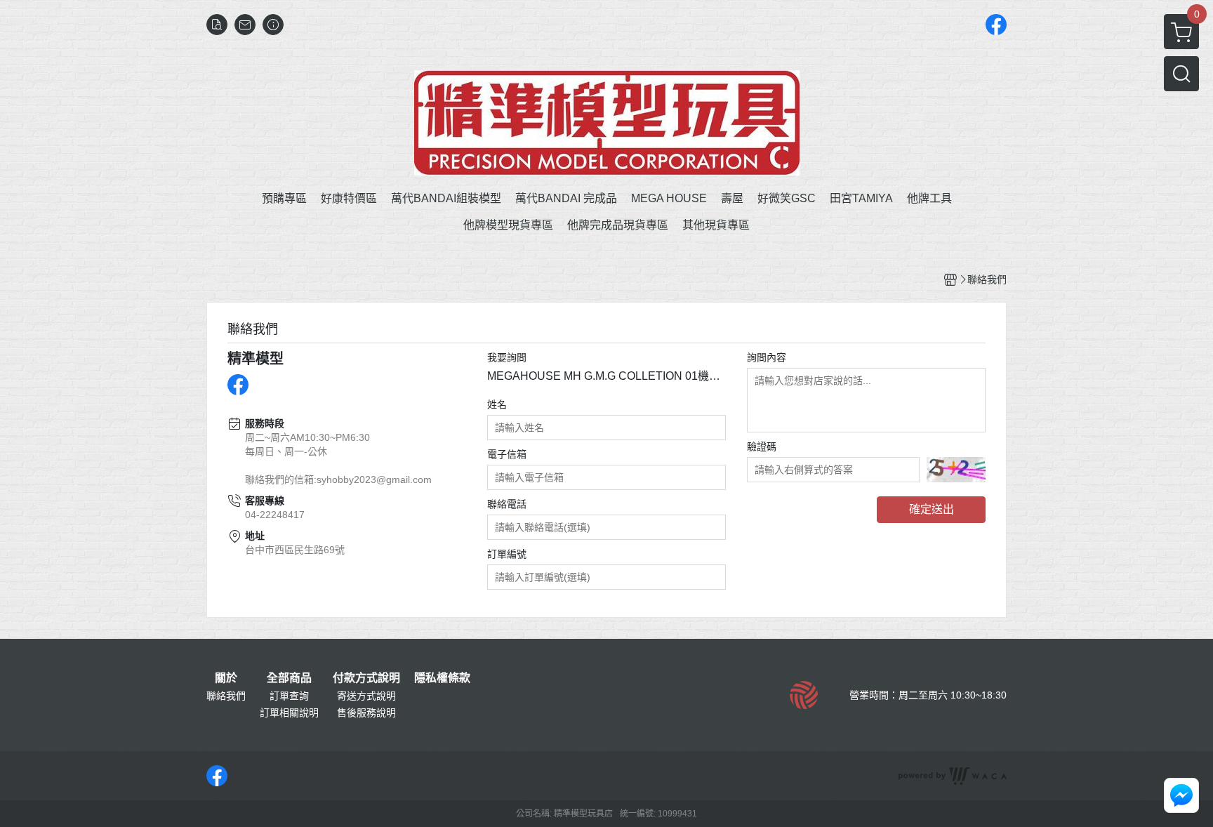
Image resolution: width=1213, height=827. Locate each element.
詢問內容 (766, 357)
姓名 (497, 404)
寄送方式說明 (366, 696)
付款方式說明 (366, 678)
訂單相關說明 (289, 712)
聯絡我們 (226, 696)
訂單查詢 (289, 696)
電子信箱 (506, 454)
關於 (226, 678)
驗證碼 (761, 446)
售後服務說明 (366, 712)
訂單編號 (506, 554)
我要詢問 (506, 357)
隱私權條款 (442, 678)
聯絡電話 (506, 504)
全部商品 (289, 678)
